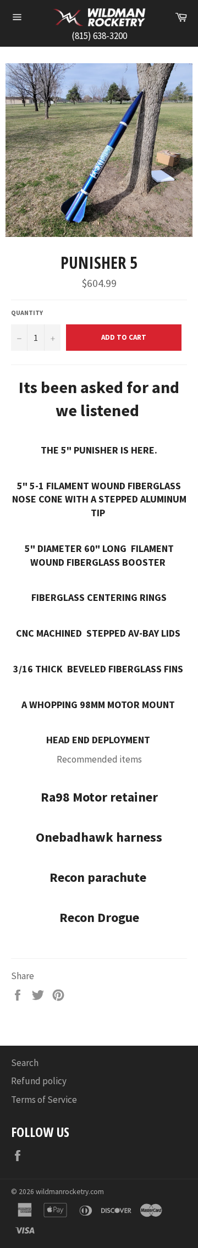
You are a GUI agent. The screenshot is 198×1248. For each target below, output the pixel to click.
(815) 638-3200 (99, 36)
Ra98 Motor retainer (99, 796)
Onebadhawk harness (99, 837)
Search (24, 1063)
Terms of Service (44, 1100)
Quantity (27, 312)
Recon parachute (99, 877)
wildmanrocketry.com (70, 1191)
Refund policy (39, 1081)
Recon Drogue (99, 917)
